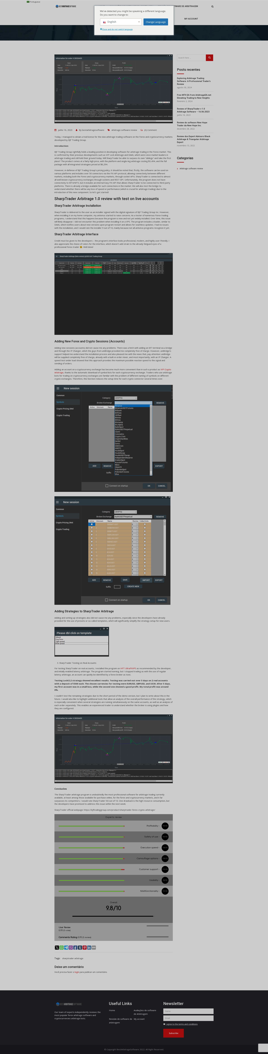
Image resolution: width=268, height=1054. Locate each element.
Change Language (156, 21)
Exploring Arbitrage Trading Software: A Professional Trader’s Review (193, 81)
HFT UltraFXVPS (128, 668)
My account (191, 19)
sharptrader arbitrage (72, 958)
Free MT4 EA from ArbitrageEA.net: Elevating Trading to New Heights (194, 96)
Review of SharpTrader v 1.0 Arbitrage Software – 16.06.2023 (193, 110)
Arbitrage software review (124, 130)
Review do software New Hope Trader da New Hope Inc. (192, 124)
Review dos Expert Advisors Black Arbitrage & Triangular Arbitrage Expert (193, 139)
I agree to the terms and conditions (182, 1024)
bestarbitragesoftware (93, 130)
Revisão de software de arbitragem (178, 6)
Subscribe (173, 1033)
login (77, 972)
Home (112, 1010)
